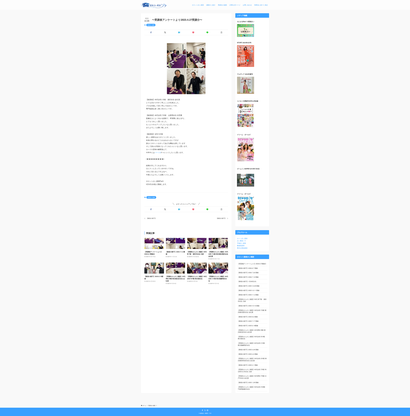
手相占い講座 (241, 243)
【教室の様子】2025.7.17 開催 (248, 321)
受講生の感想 (150, 25)
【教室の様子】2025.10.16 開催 (248, 306)
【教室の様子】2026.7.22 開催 (248, 272)
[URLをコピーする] (221, 32)
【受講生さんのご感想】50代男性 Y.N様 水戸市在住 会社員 (252, 377)
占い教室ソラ (241, 241)
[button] (151, 32)
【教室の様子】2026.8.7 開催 (248, 268)
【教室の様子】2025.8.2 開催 (248, 317)
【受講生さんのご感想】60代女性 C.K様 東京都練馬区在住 (251, 344)
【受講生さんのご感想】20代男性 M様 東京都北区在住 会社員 (252, 331)
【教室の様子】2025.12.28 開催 (248, 286)
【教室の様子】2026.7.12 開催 (248, 277)
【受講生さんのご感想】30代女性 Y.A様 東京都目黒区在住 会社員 (252, 311)
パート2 (158, 152)
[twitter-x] (205, 410)
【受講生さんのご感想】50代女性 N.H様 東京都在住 (251, 337)
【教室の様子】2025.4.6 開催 (248, 354)
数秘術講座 (241, 245)
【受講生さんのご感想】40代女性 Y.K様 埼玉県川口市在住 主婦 (252, 370)
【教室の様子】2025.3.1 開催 (248, 365)
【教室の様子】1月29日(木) (247, 281)
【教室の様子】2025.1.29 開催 (248, 382)
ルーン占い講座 (242, 238)
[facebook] (202, 410)
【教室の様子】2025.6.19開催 (248, 325)
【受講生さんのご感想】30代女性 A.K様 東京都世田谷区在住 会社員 (252, 359)
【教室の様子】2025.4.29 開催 (248, 349)
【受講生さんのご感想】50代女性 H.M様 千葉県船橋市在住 (251, 388)
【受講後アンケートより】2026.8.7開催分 (252, 264)
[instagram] (208, 410)
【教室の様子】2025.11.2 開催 (248, 295)
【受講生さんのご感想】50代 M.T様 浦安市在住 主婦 (252, 300)
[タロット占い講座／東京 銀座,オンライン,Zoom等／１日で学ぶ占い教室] (154, 5)
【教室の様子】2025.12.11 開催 (248, 290)
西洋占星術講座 (242, 248)
